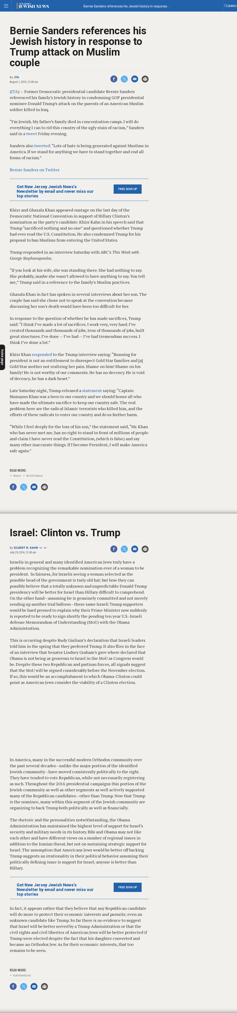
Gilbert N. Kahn (26, 547)
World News (34, 475)
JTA (16, 77)
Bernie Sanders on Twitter (34, 169)
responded (42, 354)
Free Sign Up (127, 189)
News (17, 475)
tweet (31, 133)
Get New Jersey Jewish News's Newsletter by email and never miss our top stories (55, 191)
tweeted (42, 145)
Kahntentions (22, 975)
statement (92, 390)
